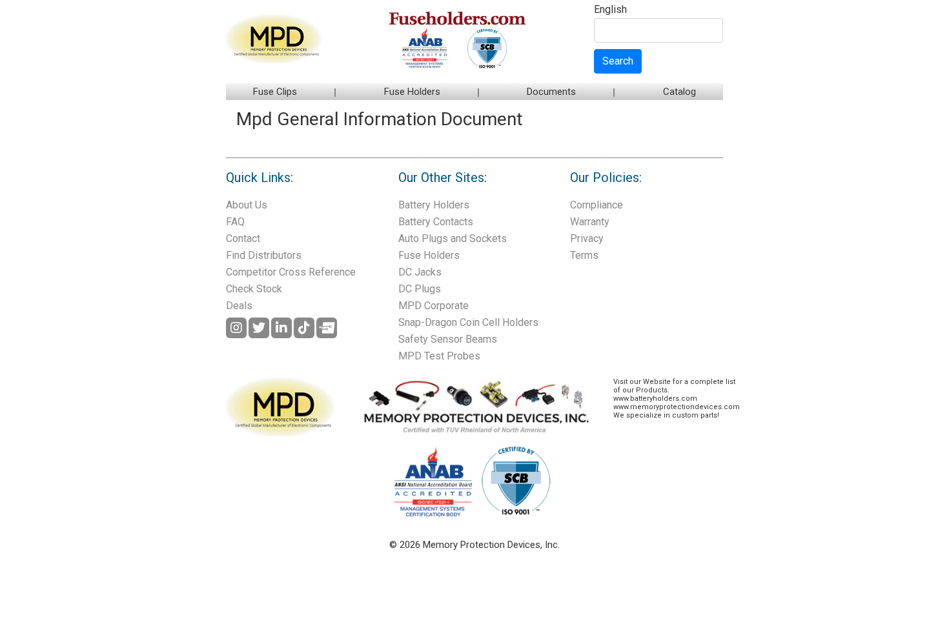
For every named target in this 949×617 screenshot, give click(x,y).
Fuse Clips (275, 91)
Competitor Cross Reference (291, 272)
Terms (584, 255)
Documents (551, 91)
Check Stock (254, 289)
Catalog (679, 91)
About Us (246, 205)
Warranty (589, 222)
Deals (239, 305)
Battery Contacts (435, 222)
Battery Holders (433, 205)
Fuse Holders (412, 91)
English (610, 10)
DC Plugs (419, 289)
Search (617, 61)
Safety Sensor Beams (447, 339)
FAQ (235, 222)
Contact (243, 238)
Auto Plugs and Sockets (452, 238)
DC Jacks (420, 272)
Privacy (587, 238)
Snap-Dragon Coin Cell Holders (468, 322)
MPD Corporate (433, 305)
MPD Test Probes (439, 356)
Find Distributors (263, 255)
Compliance (596, 205)
